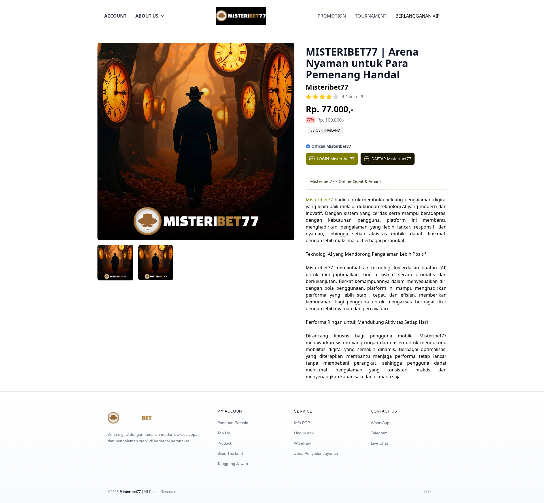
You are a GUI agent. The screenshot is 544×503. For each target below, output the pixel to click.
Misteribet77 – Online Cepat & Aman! (345, 181)
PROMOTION (332, 16)
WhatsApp (380, 422)
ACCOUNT (115, 16)
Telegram (379, 433)
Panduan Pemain (232, 422)
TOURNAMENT (370, 16)
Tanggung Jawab (232, 463)
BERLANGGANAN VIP (418, 16)
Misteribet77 (327, 87)
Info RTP (302, 422)
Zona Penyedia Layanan (316, 453)
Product (224, 443)
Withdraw (302, 443)
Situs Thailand (230, 453)
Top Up (223, 433)
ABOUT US (146, 16)
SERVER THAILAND (325, 130)
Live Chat (379, 443)
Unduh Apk (304, 433)
